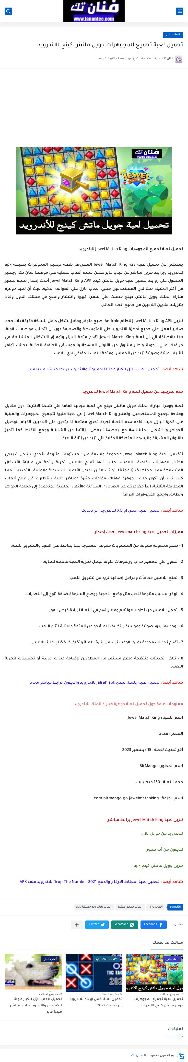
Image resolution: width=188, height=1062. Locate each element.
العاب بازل (173, 35)
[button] (154, 924)
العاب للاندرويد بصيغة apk (93, 907)
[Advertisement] (94, 110)
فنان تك (137, 1055)
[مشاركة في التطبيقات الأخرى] (77, 924)
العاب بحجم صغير (130, 907)
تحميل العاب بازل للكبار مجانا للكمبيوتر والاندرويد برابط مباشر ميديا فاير (36, 1006)
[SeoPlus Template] (181, 1055)
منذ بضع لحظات (169, 994)
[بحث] (8, 11)
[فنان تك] (94, 11)
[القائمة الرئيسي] (179, 11)
